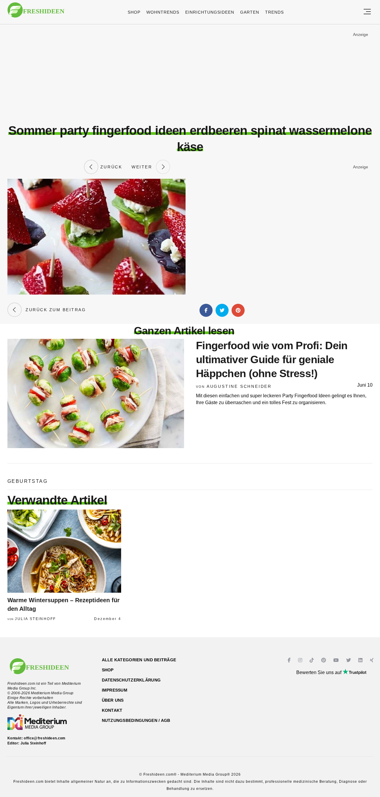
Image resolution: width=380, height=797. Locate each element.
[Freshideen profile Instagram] (301, 660)
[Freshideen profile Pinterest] (324, 660)
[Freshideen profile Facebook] (290, 660)
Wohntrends (162, 12)
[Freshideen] (35, 13)
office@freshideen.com (45, 738)
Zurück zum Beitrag (54, 309)
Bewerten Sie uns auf (319, 672)
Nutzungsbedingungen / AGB (136, 720)
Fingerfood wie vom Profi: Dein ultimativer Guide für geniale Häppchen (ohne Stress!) (271, 359)
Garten (249, 12)
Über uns (113, 700)
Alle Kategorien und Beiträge (139, 659)
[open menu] (367, 12)
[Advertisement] (190, 74)
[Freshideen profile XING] (372, 660)
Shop (134, 12)
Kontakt (112, 710)
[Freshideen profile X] (349, 660)
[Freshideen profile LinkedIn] (361, 660)
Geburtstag (27, 481)
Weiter (144, 167)
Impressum (115, 690)
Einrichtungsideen (209, 12)
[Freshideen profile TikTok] (312, 660)
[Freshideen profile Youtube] (336, 660)
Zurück (110, 167)
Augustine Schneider (239, 386)
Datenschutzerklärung (131, 680)
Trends (274, 12)
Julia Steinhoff (35, 619)
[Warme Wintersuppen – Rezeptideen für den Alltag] (64, 551)
